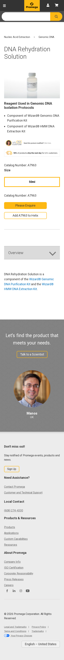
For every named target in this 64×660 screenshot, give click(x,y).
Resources (10, 544)
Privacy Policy (39, 626)
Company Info (12, 561)
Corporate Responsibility (18, 573)
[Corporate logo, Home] (32, 5)
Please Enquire (25, 205)
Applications (11, 533)
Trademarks (38, 631)
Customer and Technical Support (23, 492)
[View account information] (48, 5)
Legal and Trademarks (15, 626)
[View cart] (56, 5)
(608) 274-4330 (13, 510)
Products (9, 527)
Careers (8, 585)
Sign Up (11, 469)
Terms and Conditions (15, 631)
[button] (56, 16)
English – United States (40, 644)
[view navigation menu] (4, 5)
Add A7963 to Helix (25, 215)
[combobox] (26, 16)
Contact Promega (14, 486)
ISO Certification (13, 567)
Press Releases (14, 579)
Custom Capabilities (16, 539)
